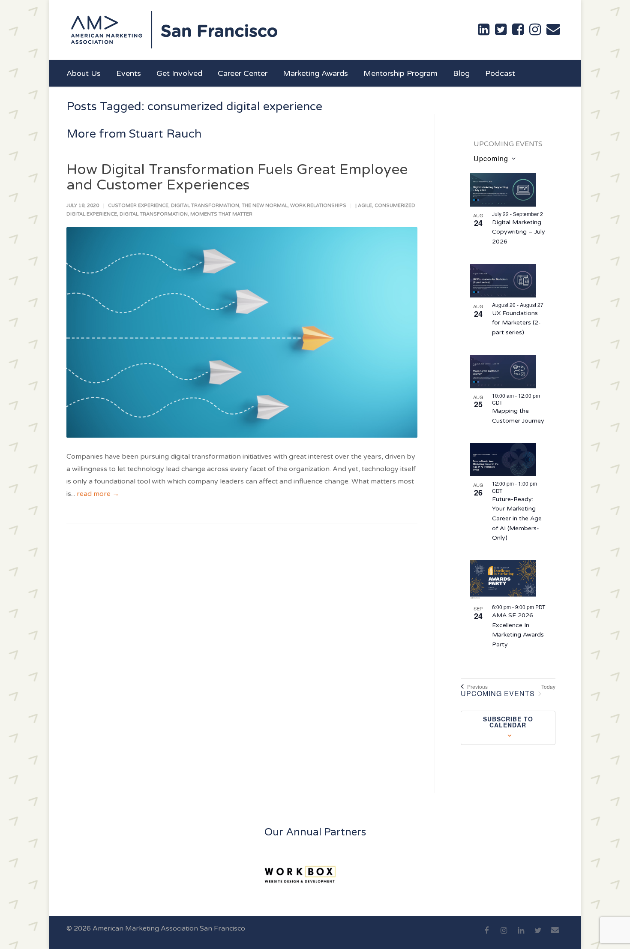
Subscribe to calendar (508, 722)
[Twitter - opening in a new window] (501, 29)
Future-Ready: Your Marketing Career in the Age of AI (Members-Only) (517, 519)
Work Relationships (318, 205)
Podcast (500, 73)
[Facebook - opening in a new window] (518, 29)
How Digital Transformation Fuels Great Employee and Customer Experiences (237, 177)
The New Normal (265, 205)
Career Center (242, 73)
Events (128, 73)
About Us (83, 73)
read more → (98, 494)
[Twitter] (537, 935)
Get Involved (179, 73)
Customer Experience (138, 205)
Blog (461, 73)
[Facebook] (486, 935)
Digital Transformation (205, 205)
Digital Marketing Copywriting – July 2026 (518, 232)
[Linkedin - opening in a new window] (483, 29)
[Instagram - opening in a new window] (535, 29)
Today (548, 686)
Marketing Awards (315, 73)
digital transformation (154, 214)
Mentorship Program (400, 73)
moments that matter (221, 214)
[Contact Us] (553, 29)
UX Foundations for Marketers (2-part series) (516, 322)
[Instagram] (503, 935)
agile (365, 205)
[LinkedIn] (520, 935)
